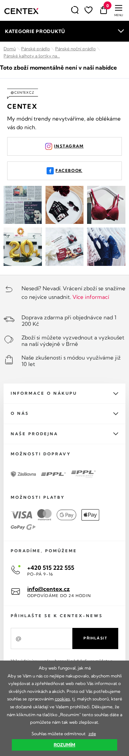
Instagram (68, 146)
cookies (62, 698)
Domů (10, 48)
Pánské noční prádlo (75, 48)
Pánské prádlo (35, 48)
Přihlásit (95, 638)
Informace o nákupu (44, 393)
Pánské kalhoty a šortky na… (32, 55)
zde (92, 733)
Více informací (90, 297)
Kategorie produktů (35, 31)
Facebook (69, 170)
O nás (20, 413)
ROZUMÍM (64, 744)
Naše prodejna (34, 433)
